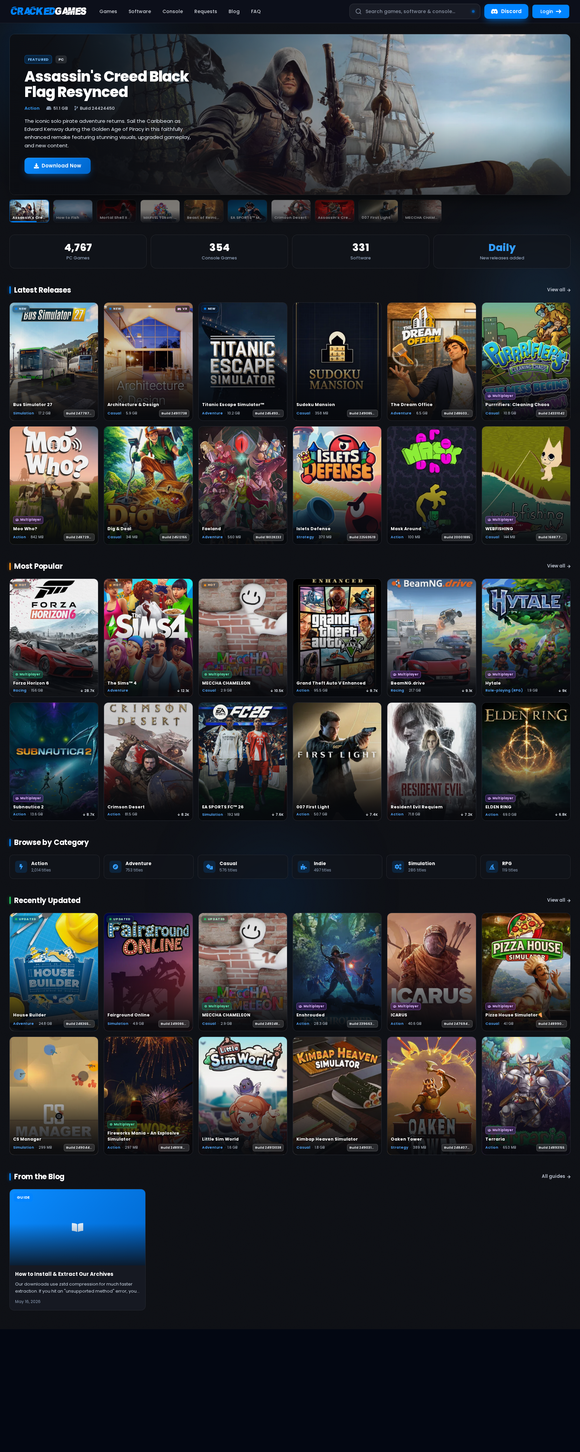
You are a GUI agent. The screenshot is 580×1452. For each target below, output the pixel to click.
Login (546, 11)
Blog (234, 11)
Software (140, 11)
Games (108, 11)
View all (556, 290)
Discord (511, 11)
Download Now (61, 165)
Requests (205, 11)
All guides (553, 1176)
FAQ (256, 11)
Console (172, 11)
